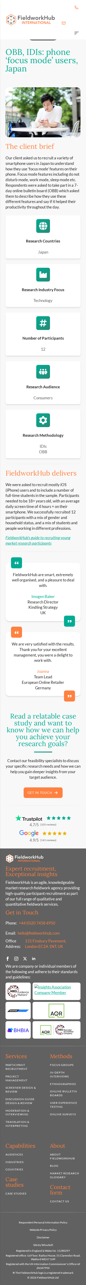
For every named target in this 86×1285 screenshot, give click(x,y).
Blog (54, 1165)
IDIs (43, 446)
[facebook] (8, 959)
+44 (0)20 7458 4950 (37, 923)
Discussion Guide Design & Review (20, 1101)
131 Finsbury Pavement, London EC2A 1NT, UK (45, 943)
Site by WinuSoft (43, 1245)
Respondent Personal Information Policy (43, 1222)
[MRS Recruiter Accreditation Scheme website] (56, 1030)
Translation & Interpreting (17, 1123)
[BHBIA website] (18, 1030)
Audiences (14, 1154)
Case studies (16, 1193)
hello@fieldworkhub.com (39, 933)
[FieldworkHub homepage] (30, 20)
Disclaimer (43, 1237)
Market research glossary (64, 1175)
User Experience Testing (63, 1104)
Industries (15, 1162)
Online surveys (63, 1114)
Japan (43, 252)
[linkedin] (34, 959)
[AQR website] (56, 1010)
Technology (43, 300)
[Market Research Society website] (18, 991)
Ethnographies (63, 1084)
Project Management (17, 1078)
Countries (14, 1169)
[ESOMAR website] (18, 1010)
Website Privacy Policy (43, 1229)
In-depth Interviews (59, 1074)
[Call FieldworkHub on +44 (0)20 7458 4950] (76, 7)
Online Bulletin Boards (63, 1093)
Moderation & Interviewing (17, 1112)
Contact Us (59, 1201)
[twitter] (25, 959)
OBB (43, 451)
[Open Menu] (76, 33)
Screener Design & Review (21, 1089)
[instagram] (16, 959)
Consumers (43, 397)
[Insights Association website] (56, 991)
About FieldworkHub (62, 1156)
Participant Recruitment (17, 1067)
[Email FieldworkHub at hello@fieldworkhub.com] (63, 23)
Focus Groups (62, 1065)
